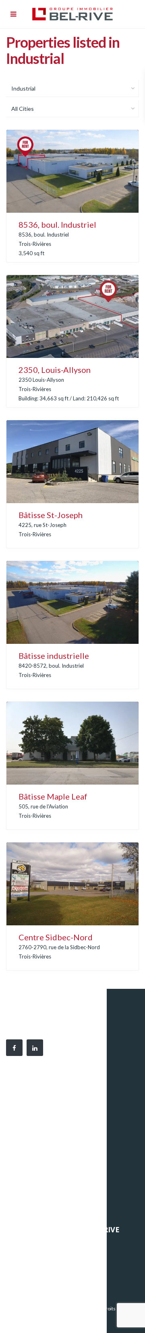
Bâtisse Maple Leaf (53, 796)
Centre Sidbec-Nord (56, 937)
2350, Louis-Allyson (55, 370)
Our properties (31, 1244)
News (19, 1268)
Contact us (26, 1281)
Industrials (25, 1181)
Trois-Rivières (35, 244)
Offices (21, 1169)
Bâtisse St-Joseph (51, 515)
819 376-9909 (45, 1119)
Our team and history (38, 1256)
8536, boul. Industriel (57, 224)
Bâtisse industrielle (54, 655)
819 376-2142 (38, 1128)
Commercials (28, 1193)
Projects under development (46, 1205)
